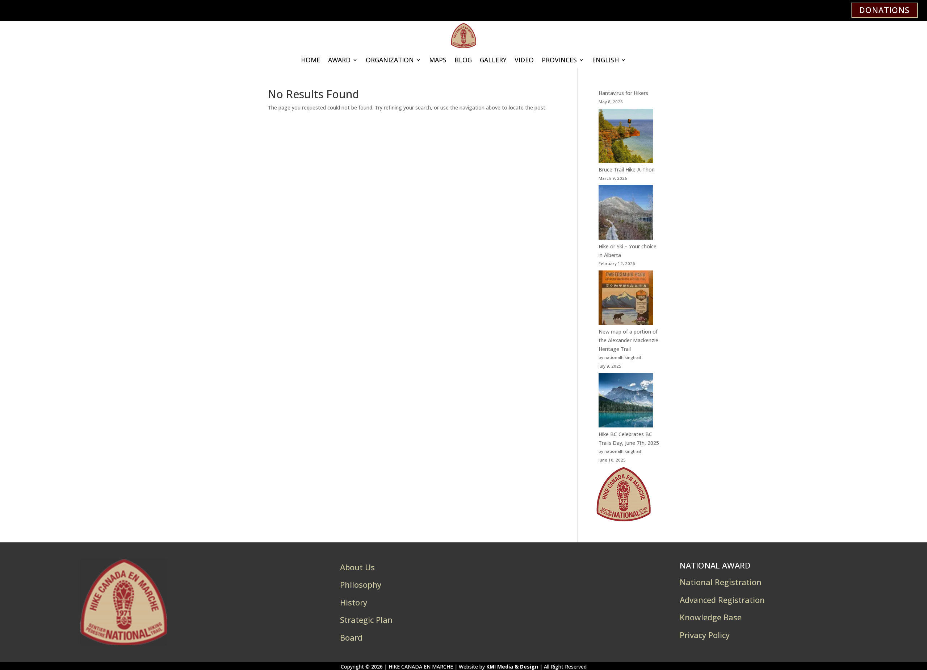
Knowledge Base (711, 617)
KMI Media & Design (512, 666)
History (353, 602)
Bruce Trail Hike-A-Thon (627, 169)
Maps (437, 59)
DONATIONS (884, 10)
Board (351, 637)
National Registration (721, 581)
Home (310, 59)
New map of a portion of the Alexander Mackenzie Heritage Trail (628, 340)
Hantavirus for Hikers (623, 93)
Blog (463, 59)
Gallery (493, 59)
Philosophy (360, 584)
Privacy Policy (705, 634)
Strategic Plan (366, 619)
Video (524, 59)
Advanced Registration (722, 599)
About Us (357, 567)
